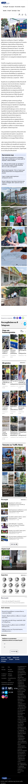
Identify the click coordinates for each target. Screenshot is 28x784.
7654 (23, 470)
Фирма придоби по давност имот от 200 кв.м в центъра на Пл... (13, 625)
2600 (4, 387)
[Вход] (19, 15)
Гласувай (13, 651)
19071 (10, 568)
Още (18, 10)
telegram (20, 318)
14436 (11, 470)
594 (12, 357)
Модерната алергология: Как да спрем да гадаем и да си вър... (13, 566)
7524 (20, 387)
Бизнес (23, 6)
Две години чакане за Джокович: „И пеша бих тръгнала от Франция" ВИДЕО (7, 463)
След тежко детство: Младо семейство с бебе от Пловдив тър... (13, 621)
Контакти (3, 678)
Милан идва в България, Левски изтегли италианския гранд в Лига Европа (22, 408)
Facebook (14, 318)
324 (18, 512)
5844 (18, 437)
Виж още (13, 544)
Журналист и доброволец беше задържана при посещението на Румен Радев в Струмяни (6, 382)
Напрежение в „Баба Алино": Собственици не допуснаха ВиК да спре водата (17, 504)
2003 (26, 355)
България (11, 6)
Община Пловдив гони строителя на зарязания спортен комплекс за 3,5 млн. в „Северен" (7, 487)
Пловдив (5, 6)
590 (26, 437)
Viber (17, 318)
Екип (9, 667)
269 (3, 357)
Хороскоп (4, 575)
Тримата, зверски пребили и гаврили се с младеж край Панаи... (14, 616)
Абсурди (3, 661)
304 (18, 506)
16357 (11, 495)
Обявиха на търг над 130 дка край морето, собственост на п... (12, 630)
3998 (4, 439)
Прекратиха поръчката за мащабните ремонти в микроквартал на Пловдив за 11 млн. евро (14, 433)
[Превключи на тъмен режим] (26, 14)
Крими (4, 10)
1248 (20, 413)
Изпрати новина (27, 385)
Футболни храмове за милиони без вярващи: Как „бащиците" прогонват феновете (22, 382)
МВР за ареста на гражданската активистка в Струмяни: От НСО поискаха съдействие (22, 352)
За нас (2, 667)
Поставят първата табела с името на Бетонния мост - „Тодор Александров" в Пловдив (6, 352)
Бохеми (17, 659)
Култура (14, 10)
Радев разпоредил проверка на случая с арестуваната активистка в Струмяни (18, 511)
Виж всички (22, 331)
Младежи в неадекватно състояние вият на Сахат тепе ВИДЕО (13, 612)
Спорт (9, 10)
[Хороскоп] (14, 594)
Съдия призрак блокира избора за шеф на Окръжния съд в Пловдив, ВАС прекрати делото (5, 433)
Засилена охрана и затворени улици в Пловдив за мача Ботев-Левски (13, 352)
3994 (12, 413)
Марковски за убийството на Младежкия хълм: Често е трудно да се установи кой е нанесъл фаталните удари (14, 408)
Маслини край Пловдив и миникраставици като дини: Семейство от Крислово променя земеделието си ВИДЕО (20, 486)
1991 (18, 386)
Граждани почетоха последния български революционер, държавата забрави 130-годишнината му (20, 461)
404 (18, 526)
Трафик (11, 659)
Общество (16, 657)
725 (18, 533)
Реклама (3, 669)
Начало (3, 657)
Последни (4, 499)
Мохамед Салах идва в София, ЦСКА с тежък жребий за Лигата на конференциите (17, 532)
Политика (18, 6)
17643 (23, 495)
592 (18, 539)
